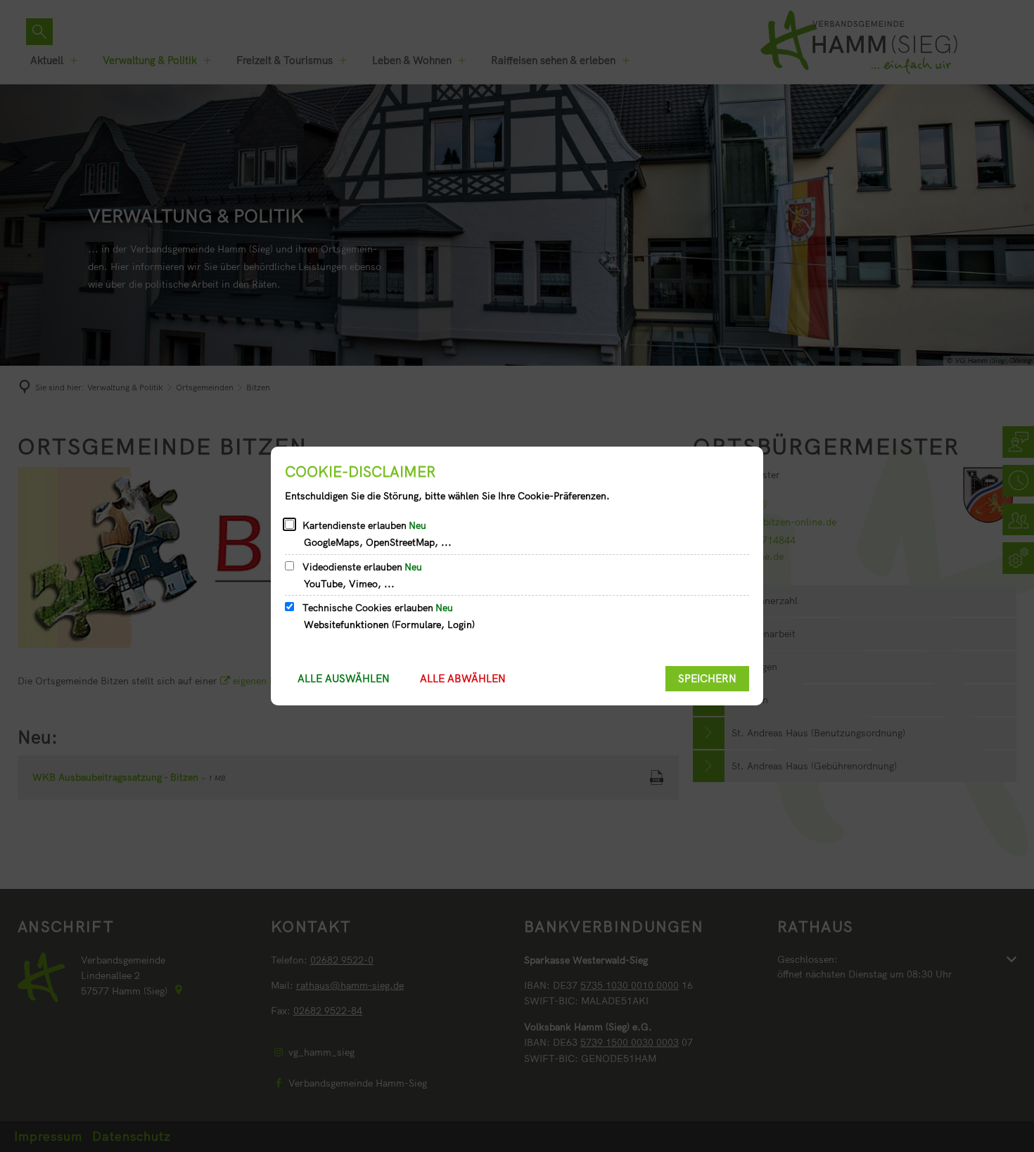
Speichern (707, 678)
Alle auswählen (344, 678)
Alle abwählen (463, 678)
